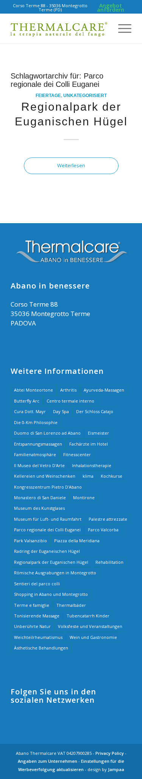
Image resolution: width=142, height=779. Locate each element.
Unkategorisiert (85, 95)
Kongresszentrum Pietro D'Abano (48, 487)
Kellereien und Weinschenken (44, 476)
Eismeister (98, 433)
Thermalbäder (71, 605)
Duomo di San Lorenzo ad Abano (47, 433)
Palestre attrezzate (108, 519)
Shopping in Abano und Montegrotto (51, 594)
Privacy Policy (109, 753)
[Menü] (121, 28)
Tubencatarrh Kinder (88, 616)
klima (88, 476)
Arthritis (68, 390)
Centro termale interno (70, 401)
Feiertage (48, 95)
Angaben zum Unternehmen (47, 761)
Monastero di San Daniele (40, 497)
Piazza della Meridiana (77, 540)
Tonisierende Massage (36, 616)
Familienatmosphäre (35, 454)
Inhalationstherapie (91, 465)
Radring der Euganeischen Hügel (47, 551)
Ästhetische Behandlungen (41, 648)
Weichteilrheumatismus (38, 637)
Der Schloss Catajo (94, 411)
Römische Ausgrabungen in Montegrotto (55, 572)
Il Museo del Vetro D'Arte (39, 465)
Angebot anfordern (110, 7)
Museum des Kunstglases (39, 508)
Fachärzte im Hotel (88, 444)
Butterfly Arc (26, 401)
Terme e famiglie (31, 605)
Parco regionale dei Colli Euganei (47, 529)
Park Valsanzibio (30, 540)
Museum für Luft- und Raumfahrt (47, 519)
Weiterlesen (71, 165)
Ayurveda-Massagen (104, 390)
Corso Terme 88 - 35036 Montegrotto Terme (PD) (50, 7)
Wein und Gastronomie (93, 637)
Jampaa (116, 769)
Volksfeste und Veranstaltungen (90, 626)
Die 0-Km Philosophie (36, 422)
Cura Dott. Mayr (30, 411)
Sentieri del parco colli (37, 583)
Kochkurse (111, 476)
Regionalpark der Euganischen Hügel (51, 562)
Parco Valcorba (103, 529)
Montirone (84, 497)
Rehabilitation (109, 562)
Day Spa (61, 411)
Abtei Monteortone (33, 390)
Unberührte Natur (32, 626)
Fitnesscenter (77, 454)
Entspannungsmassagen (38, 444)
